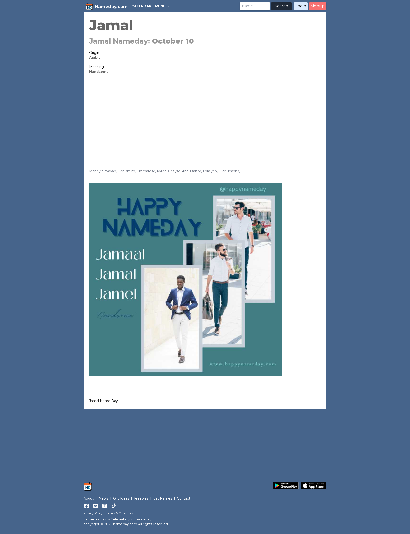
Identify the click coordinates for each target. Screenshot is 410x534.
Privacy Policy (93, 513)
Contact (183, 498)
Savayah (109, 171)
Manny (95, 171)
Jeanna (233, 171)
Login (301, 6)
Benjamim (126, 171)
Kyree (162, 171)
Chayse (174, 171)
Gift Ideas (121, 498)
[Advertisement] (205, 114)
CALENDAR (141, 6)
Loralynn (210, 171)
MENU (160, 6)
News (103, 498)
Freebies (141, 498)
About (89, 498)
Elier (222, 171)
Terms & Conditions (120, 513)
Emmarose (146, 171)
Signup (318, 6)
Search (281, 6)
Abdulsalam (191, 171)
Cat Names (162, 498)
